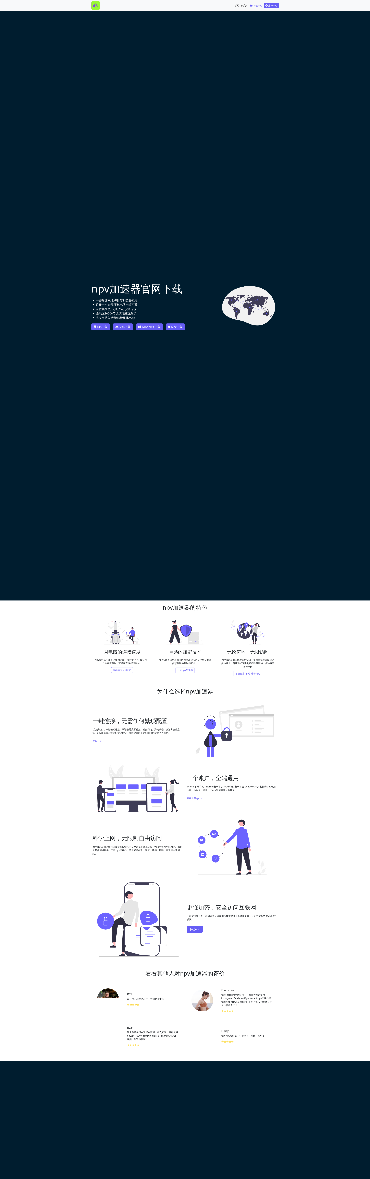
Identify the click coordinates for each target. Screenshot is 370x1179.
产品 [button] (243, 5)
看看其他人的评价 (122, 670)
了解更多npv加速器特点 (247, 673)
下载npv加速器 (185, 670)
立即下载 (97, 741)
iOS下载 (102, 327)
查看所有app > (194, 798)
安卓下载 (125, 327)
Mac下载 (176, 327)
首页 (236, 5)
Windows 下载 (150, 327)
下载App (194, 929)
